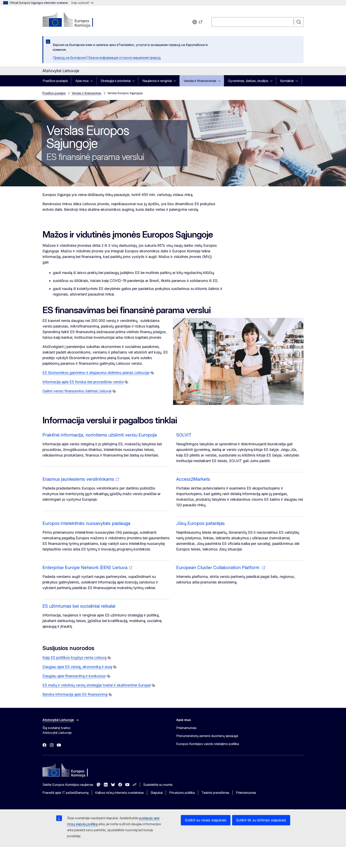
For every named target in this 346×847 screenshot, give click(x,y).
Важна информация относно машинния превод (124, 58)
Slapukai (156, 793)
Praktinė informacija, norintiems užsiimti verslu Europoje (99, 434)
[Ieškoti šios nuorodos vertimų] (152, 373)
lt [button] (201, 22)
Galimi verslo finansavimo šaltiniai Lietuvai (76, 391)
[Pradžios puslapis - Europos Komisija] (74, 20)
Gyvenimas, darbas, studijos (248, 81)
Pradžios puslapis (55, 81)
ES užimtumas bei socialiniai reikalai (78, 606)
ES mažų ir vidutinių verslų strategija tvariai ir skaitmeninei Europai (96, 685)
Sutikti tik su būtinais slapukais (261, 820)
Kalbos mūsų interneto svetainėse (119, 793)
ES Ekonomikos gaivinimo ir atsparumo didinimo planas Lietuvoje (95, 373)
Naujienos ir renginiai (157, 81)
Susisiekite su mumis (158, 785)
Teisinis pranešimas (215, 793)
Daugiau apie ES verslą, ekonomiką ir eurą (77, 667)
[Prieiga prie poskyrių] (93, 80)
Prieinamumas (186, 728)
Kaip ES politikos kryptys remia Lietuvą (74, 657)
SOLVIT (183, 434)
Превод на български (69, 58)
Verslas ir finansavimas (200, 81)
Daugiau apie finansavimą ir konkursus (74, 676)
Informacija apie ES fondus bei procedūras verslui (83, 382)
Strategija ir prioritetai (116, 81)
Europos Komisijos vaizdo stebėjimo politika (207, 744)
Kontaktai (287, 81)
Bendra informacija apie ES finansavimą (74, 694)
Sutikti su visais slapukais (205, 820)
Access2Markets (193, 479)
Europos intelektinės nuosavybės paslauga (86, 523)
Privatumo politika (182, 793)
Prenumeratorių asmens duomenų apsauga (207, 736)
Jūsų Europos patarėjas (200, 523)
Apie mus (82, 81)
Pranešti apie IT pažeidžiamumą (65, 793)
